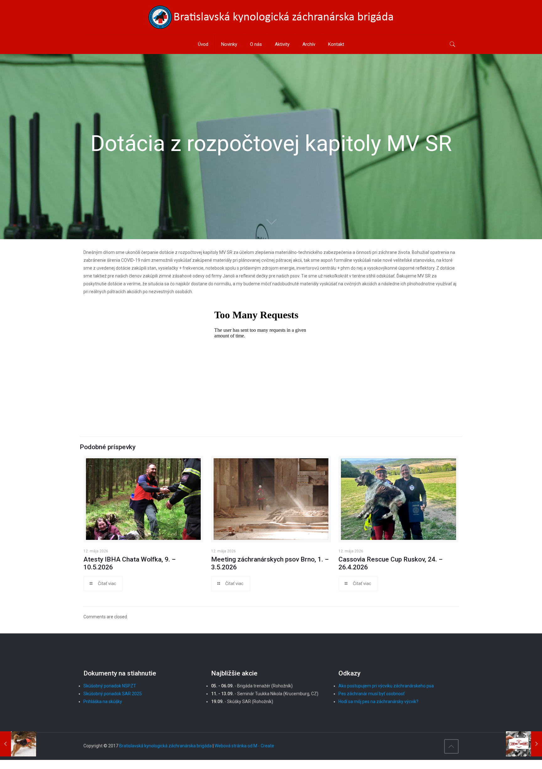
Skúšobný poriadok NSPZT (109, 685)
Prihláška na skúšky (102, 701)
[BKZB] (271, 17)
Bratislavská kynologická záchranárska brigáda (165, 745)
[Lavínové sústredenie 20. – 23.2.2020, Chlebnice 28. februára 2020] (18, 743)
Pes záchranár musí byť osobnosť (371, 693)
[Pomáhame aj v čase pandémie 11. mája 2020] (524, 743)
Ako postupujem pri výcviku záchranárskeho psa (386, 685)
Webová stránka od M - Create (244, 745)
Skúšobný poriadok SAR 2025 (112, 693)
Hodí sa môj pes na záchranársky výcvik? (378, 701)
